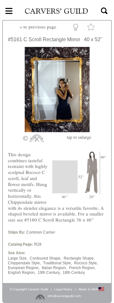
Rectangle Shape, (79, 258)
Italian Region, (54, 268)
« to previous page (38, 26)
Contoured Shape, (45, 258)
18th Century (74, 272)
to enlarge (79, 137)
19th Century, (49, 272)
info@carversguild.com (64, 296)
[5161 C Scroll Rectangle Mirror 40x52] (57, 130)
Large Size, (18, 258)
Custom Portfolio (77, 28)
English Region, (21, 272)
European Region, (24, 268)
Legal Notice (63, 289)
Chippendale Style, (24, 263)
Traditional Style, (57, 263)
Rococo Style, (86, 263)
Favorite (92, 28)
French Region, (82, 268)
